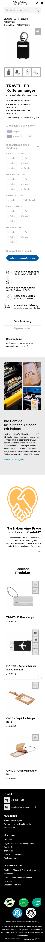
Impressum (8, 851)
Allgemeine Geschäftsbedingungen (19, 843)
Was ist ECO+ (10, 828)
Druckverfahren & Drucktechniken (18, 824)
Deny (38, 939)
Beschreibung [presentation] (22, 321)
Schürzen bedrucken (12, 885)
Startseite (8, 19)
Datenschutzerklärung (13, 854)
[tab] (22, 321)
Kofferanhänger (10, 22)
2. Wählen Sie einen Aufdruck (17, 146)
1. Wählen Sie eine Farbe (20, 125)
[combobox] (18, 10)
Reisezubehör (24, 19)
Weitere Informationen (12, 939)
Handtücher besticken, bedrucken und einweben (20, 879)
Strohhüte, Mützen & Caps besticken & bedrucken (20, 872)
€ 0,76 (11, 621)
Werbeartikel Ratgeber (13, 820)
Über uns (8, 840)
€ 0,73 (11, 673)
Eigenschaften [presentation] (22, 328)
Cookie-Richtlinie (11, 847)
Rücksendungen (11, 858)
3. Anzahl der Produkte (19, 251)
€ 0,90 (11, 726)
